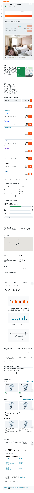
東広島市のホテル (8, 469)
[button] (1, 1)
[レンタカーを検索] (1, 8)
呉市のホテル (8, 467)
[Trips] (1, 16)
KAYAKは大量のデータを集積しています (11, 481)
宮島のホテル (20, 467)
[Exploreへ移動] (1, 12)
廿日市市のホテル (21, 468)
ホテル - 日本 (16, 487)
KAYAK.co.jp (5, 487)
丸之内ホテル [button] (6, 393)
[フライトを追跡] (1, 14)
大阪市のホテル (8, 458)
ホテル (9, 487)
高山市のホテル (21, 459)
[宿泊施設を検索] (1, 6)
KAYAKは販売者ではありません (10, 479)
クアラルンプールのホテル (10, 463)
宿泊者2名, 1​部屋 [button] (8, 14)
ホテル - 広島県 (21, 487)
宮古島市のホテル (8, 464)
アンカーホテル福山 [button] (21, 428)
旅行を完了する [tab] (13, 453)
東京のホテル (8, 462)
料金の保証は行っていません (23, 477)
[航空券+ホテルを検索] (1, 9)
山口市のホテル (21, 462)
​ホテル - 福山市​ (26, 487)
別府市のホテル (8, 459)
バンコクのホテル (21, 458)
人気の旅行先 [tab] (8, 453)
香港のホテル (20, 464)
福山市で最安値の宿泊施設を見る (28, 399)
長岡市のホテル (21, 463)
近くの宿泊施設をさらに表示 (29, 381)
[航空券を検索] (1, 4)
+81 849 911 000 (7, 9)
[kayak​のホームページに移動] (6, 1)
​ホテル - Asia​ (12, 487)
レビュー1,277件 (12, 6)
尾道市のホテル (8, 468)
